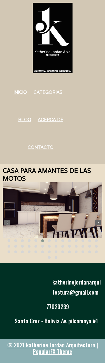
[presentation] (7, 222)
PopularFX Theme (52, 351)
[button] (9, 240)
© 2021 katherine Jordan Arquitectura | (52, 345)
